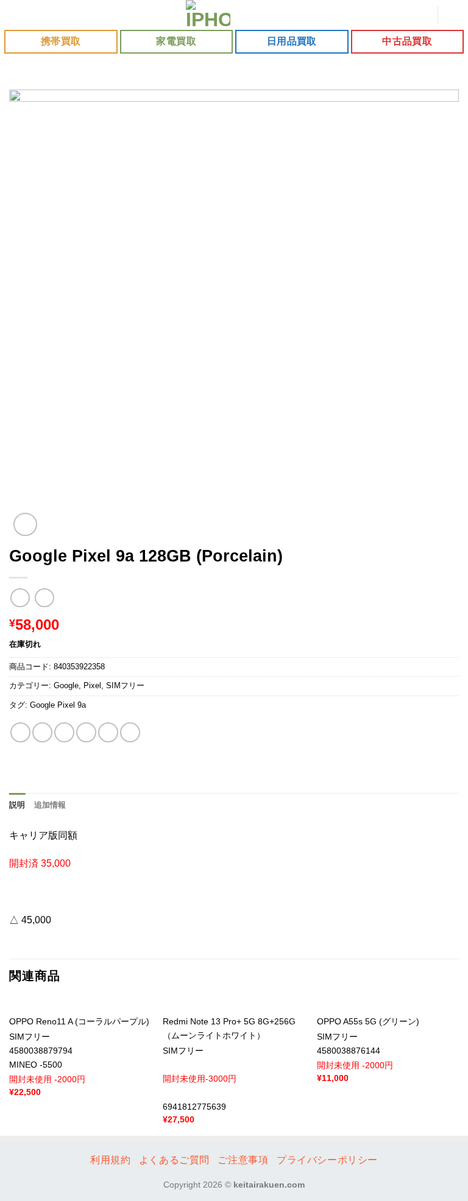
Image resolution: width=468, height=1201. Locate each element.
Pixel (92, 685)
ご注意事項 (243, 1160)
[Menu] (16, 15)
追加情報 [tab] (50, 804)
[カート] (453, 15)
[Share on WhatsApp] (20, 732)
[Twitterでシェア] (64, 732)
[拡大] (25, 525)
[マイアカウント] (422, 15)
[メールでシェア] (86, 732)
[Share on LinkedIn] (130, 732)
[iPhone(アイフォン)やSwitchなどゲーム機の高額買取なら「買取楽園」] (208, 15)
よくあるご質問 (174, 1160)
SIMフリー (125, 685)
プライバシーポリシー (327, 1160)
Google (66, 685)
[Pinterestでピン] (108, 732)
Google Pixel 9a (58, 705)
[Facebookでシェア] (42, 732)
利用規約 (110, 1160)
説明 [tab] (17, 804)
